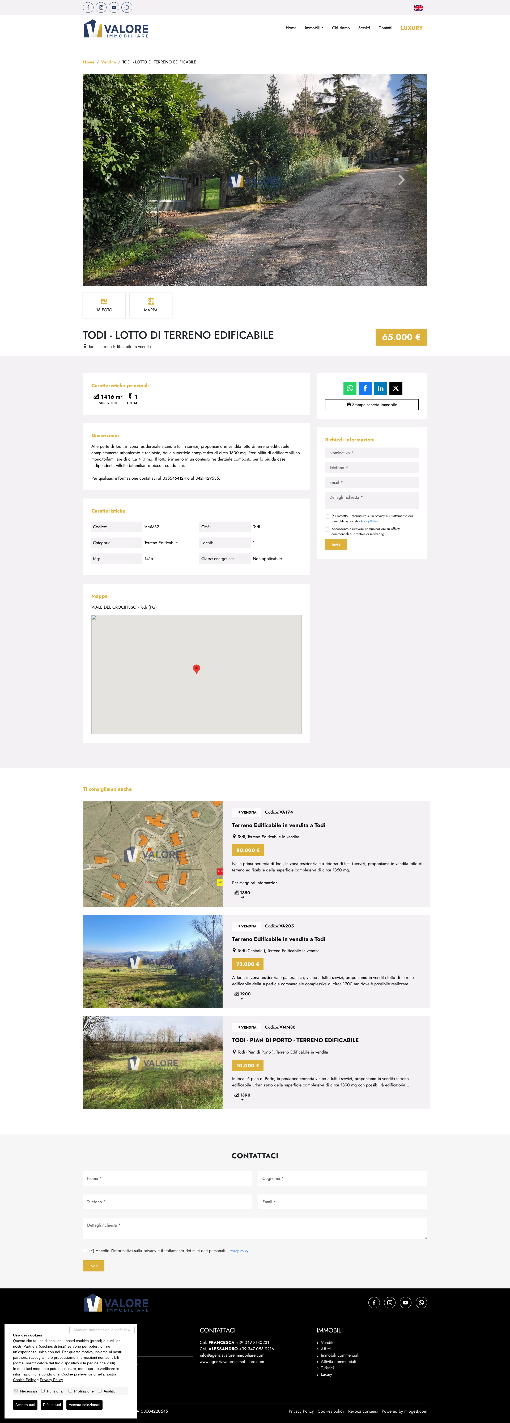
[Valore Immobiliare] (116, 28)
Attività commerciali (338, 1361)
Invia (336, 544)
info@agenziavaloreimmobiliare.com (232, 1355)
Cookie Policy (24, 1380)
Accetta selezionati (84, 1405)
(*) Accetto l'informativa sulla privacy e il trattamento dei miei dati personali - (372, 518)
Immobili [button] (312, 28)
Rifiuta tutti (52, 1405)
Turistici (327, 1368)
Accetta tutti (25, 1405)
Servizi (364, 28)
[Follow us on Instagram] (101, 7)
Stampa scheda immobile (374, 405)
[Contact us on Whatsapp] (126, 7)
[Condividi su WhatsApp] (350, 388)
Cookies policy (331, 1411)
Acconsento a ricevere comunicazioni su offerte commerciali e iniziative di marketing (366, 531)
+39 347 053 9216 (256, 1349)
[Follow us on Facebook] (88, 7)
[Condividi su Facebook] (365, 388)
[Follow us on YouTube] (114, 7)
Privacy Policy (369, 521)
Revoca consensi (363, 1411)
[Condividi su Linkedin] (380, 388)
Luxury (412, 28)
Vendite (108, 62)
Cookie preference (76, 1374)
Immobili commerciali (340, 1355)
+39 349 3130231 (252, 1342)
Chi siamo (341, 28)
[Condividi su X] (396, 388)
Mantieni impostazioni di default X (102, 1330)
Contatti (385, 28)
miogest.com (415, 1411)
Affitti (326, 1349)
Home (291, 28)
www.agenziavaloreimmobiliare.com (232, 1361)
